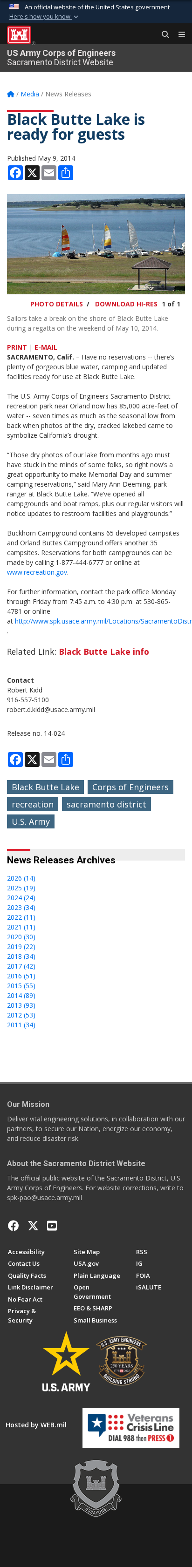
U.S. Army (31, 821)
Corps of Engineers (130, 787)
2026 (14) (21, 878)
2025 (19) (21, 887)
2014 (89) (21, 995)
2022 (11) (21, 917)
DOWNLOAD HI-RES (126, 303)
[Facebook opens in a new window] (13, 1225)
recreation (33, 804)
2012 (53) (21, 1015)
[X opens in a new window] (33, 1225)
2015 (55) (21, 985)
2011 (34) (21, 1024)
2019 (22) (21, 946)
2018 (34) (21, 956)
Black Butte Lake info (104, 651)
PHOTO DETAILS (56, 303)
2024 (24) (21, 897)
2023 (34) (21, 907)
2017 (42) (21, 966)
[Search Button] (162, 35)
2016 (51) (21, 975)
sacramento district (106, 804)
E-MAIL (45, 347)
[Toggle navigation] (178, 35)
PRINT (17, 347)
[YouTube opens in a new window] (52, 1225)
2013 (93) (21, 1005)
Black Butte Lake (45, 787)
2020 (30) (21, 936)
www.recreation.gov (37, 572)
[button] (44, 16)
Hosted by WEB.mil (36, 1424)
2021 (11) (21, 927)
